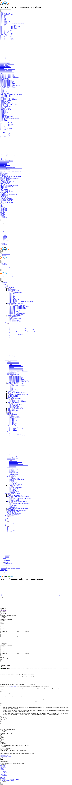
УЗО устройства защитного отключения (17, 385)
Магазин (2, 768)
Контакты (2, 769)
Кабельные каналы (13, 461)
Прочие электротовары (11, 527)
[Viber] (7, 576)
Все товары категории (4, 755)
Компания (7, 554)
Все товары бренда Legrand (5, 756)
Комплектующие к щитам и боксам (16, 400)
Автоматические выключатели (15, 365)
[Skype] (10, 576)
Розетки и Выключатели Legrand (15, 292)
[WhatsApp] (9, 576)
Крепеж (49, 587)
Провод (10, 433)
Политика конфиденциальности (8, 780)
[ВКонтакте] (1, 576)
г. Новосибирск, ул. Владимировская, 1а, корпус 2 (10, 228)
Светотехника (10, 324)
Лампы (10, 342)
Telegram (4, 230)
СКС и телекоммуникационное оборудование (26, 587)
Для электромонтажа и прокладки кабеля (15, 444)
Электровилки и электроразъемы (15, 487)
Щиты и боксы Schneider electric (15, 404)
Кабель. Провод (10, 413)
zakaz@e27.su (3, 226)
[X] (6, 576)
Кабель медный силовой (14, 416)
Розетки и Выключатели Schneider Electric (17, 305)
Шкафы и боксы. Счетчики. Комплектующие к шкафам (18, 394)
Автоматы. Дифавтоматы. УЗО (13, 362)
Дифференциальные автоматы (15, 376)
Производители (3, 767)
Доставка (4, 641)
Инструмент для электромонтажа (13, 522)
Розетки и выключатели (11, 289)
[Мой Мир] (4, 576)
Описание (5, 638)
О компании (2, 765)
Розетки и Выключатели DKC (15, 318)
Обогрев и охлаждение (11, 517)
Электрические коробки (14, 456)
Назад (7, 285)
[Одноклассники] (2, 576)
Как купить (5, 639)
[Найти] (1, 11)
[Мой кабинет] (0, 266)
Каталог (6, 286)
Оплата (4, 640)
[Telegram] (12, 576)
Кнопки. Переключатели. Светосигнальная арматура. (19, 503)
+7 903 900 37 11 (4, 216)
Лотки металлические (13, 447)
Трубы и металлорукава (14, 478)
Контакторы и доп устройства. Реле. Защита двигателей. (20, 498)
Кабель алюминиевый (13, 427)
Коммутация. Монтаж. (13, 469)
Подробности (3, 610)
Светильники (12, 327)
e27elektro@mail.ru (3, 227)
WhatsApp (5, 231)
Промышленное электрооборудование (14, 495)
